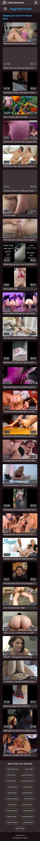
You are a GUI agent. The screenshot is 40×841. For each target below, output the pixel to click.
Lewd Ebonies (27, 793)
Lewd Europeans (12, 799)
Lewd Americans (13, 769)
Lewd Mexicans (27, 816)
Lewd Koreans (28, 810)
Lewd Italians (27, 805)
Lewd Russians (12, 822)
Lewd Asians (11, 775)
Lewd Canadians (27, 781)
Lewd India (12, 805)
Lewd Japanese (12, 810)
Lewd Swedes (28, 822)
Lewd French (29, 799)
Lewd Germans (16, 2)
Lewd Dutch (12, 793)
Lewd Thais (20, 828)
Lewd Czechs (28, 787)
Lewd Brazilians (27, 775)
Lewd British (11, 781)
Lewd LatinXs (11, 816)
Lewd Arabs (29, 769)
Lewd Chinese (12, 787)
